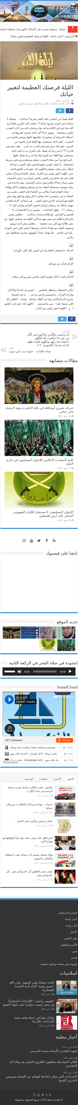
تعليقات (43, 778)
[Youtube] (31, 540)
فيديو (74, 957)
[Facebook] (46, 540)
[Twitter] (39, 540)
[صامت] (19, 671)
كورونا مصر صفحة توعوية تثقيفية (58, 964)
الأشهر (70, 778)
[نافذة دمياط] (39, 11)
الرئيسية (70, 36)
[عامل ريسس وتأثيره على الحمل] (65, 826)
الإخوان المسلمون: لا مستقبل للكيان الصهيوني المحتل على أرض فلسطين (43, 513)
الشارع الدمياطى (67, 912)
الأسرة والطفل (41, 103)
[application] (39, 671)
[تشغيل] (70, 671)
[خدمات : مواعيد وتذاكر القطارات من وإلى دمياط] (65, 810)
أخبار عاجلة (56, 36)
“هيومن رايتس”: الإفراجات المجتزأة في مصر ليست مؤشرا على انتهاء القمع (28, 1002)
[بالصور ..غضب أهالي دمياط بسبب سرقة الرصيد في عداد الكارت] (65, 793)
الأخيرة (57, 778)
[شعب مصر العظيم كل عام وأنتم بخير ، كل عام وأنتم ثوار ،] (65, 877)
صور (74, 951)
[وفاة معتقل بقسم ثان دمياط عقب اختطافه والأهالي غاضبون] (65, 860)
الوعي (21, 103)
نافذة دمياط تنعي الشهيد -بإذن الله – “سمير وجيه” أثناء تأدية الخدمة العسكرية (30, 986)
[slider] (10, 671)
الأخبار (73, 932)
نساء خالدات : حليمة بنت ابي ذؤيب (30, 350)
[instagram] (24, 540)
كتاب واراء (71, 925)
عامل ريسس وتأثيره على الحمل (35, 821)
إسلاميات (53, 103)
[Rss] (54, 540)
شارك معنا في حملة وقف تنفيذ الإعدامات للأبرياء (34, 1019)
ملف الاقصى (70, 938)
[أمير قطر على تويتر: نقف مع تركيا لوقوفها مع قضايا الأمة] (65, 843)
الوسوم (29, 778)
